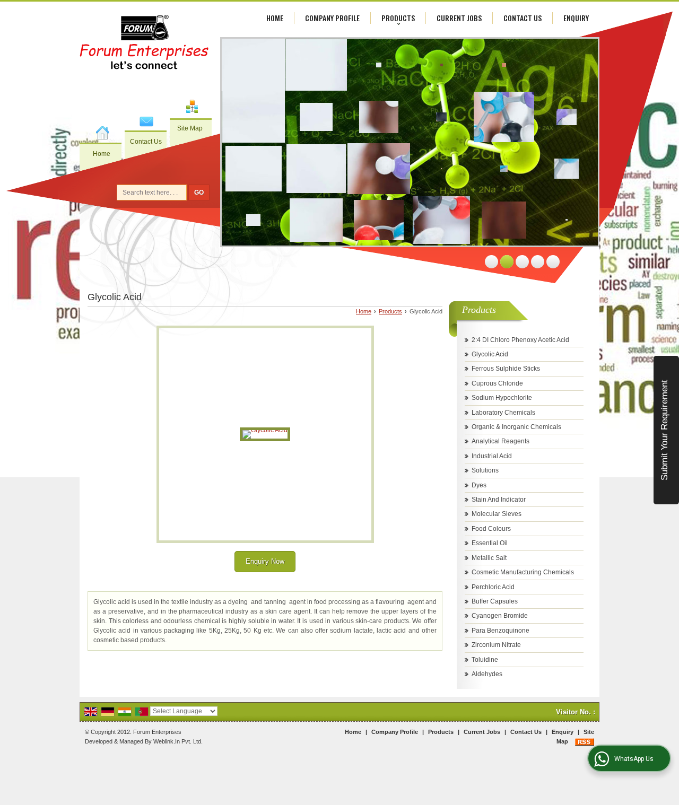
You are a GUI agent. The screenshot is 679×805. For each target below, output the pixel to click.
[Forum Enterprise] (144, 43)
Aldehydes (487, 674)
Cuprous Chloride (497, 383)
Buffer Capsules (495, 601)
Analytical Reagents (500, 441)
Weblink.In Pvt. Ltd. (178, 741)
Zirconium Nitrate (496, 645)
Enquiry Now (265, 561)
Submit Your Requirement (664, 430)
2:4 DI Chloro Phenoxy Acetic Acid (520, 340)
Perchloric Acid (493, 587)
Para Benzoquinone (500, 630)
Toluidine (485, 659)
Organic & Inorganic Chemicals (516, 427)
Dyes (479, 485)
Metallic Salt (489, 558)
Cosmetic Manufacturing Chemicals (523, 572)
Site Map (190, 128)
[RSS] (584, 741)
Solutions (485, 470)
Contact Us (146, 141)
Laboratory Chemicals (503, 412)
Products (398, 17)
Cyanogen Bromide (500, 615)
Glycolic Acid (490, 354)
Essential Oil (490, 543)
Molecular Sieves (496, 514)
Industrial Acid (492, 456)
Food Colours (491, 528)
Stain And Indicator (499, 499)
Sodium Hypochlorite (502, 397)
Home (101, 154)
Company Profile (332, 17)
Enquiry (576, 17)
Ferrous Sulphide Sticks (506, 368)
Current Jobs (459, 17)
